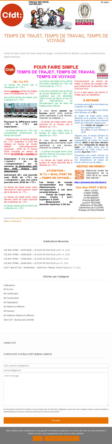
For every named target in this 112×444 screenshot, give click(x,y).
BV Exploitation (53, 218)
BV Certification (26, 218)
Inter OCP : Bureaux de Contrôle (19, 319)
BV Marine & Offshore (68, 218)
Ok (37, 438)
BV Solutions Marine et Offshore (19, 315)
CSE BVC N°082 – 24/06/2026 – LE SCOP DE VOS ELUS (30, 254)
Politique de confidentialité (62, 438)
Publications (16, 221)
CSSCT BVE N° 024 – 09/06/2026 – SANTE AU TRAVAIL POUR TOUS (36, 267)
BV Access (15, 218)
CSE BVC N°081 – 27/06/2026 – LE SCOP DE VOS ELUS (30, 258)
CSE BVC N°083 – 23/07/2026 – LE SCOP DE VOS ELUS (30, 250)
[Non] (108, 435)
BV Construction (39, 218)
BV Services (82, 218)
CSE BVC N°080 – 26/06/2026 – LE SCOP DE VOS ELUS (30, 263)
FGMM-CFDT (10, 342)
